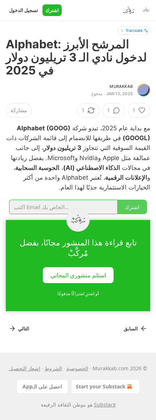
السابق (131, 328)
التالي (23, 328)
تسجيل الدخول (23, 10)
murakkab (121, 86)
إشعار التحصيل (24, 368)
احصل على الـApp (42, 386)
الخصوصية (77, 368)
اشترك (52, 10)
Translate (134, 30)
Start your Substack (101, 386)
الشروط (53, 368)
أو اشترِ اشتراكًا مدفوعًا (78, 293)
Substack (105, 404)
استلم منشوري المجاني (78, 275)
